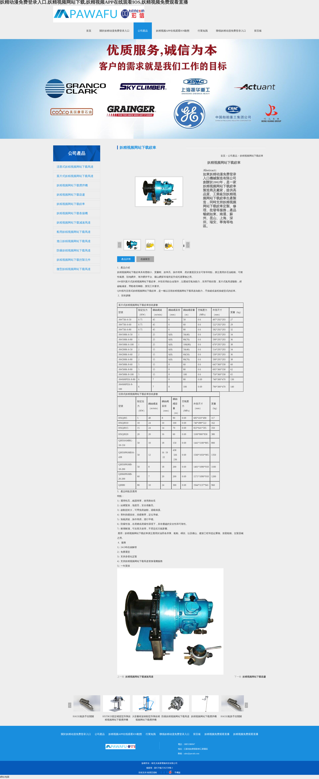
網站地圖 (4, 777)
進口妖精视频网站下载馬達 (74, 241)
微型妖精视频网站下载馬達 (74, 269)
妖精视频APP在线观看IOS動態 (172, 30)
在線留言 (145, 259)
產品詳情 (126, 259)
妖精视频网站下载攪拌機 (72, 185)
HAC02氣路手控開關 (83, 716)
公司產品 (143, 30)
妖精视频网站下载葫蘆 (71, 194)
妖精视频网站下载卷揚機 (72, 213)
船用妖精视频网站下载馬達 (74, 231)
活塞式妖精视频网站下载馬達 (75, 166)
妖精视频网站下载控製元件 (74, 259)
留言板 (258, 30)
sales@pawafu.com (191, 753)
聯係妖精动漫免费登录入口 (231, 30)
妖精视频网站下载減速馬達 (74, 222)
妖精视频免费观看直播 (217, 734)
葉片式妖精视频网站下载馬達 (75, 176)
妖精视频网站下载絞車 (71, 204)
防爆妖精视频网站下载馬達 (74, 250)
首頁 (88, 30)
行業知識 (203, 30)
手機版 (177, 772)
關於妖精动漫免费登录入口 (114, 30)
